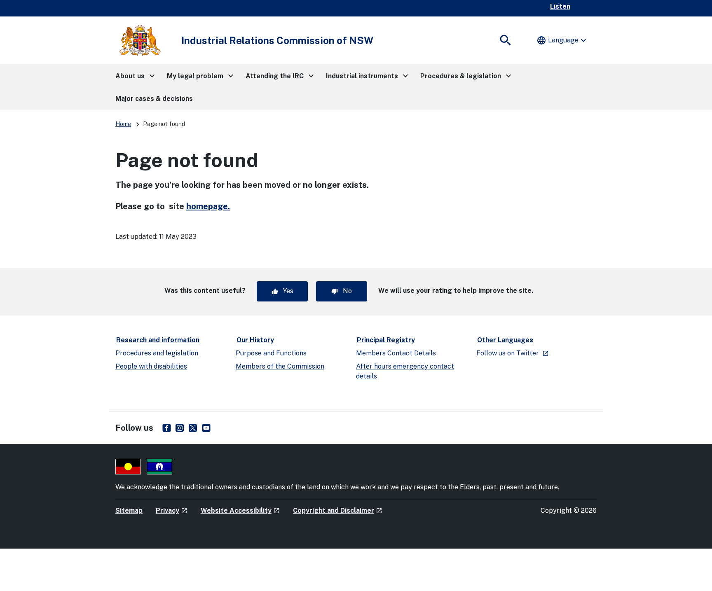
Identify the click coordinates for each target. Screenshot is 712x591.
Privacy (171, 510)
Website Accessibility (240, 510)
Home (123, 124)
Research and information (157, 340)
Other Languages (505, 340)
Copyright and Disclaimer (337, 510)
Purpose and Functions (271, 353)
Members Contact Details (396, 353)
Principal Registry (386, 340)
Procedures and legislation (156, 353)
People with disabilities (151, 366)
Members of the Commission (280, 366)
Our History (255, 340)
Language (562, 40)
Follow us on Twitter (512, 353)
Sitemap (129, 510)
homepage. (208, 206)
